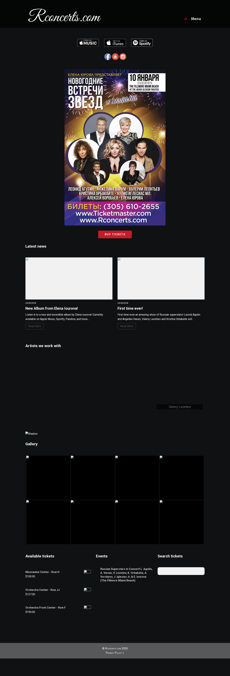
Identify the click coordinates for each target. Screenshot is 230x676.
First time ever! (130, 308)
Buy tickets (115, 234)
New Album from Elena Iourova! (51, 308)
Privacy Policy (114, 652)
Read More (34, 326)
